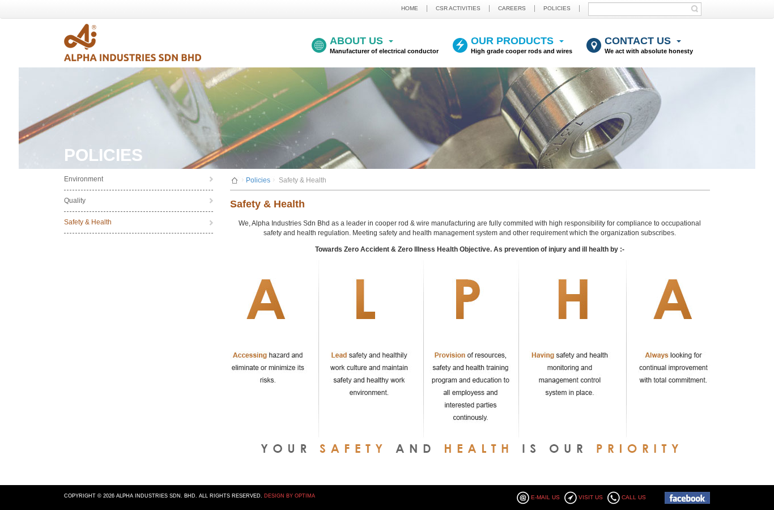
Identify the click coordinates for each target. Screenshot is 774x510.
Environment (83, 179)
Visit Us (591, 497)
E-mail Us (545, 497)
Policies (258, 180)
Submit (697, 8)
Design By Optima (289, 496)
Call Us (634, 497)
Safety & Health (88, 222)
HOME (409, 8)
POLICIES (557, 8)
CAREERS (512, 8)
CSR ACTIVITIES (458, 8)
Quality (75, 201)
